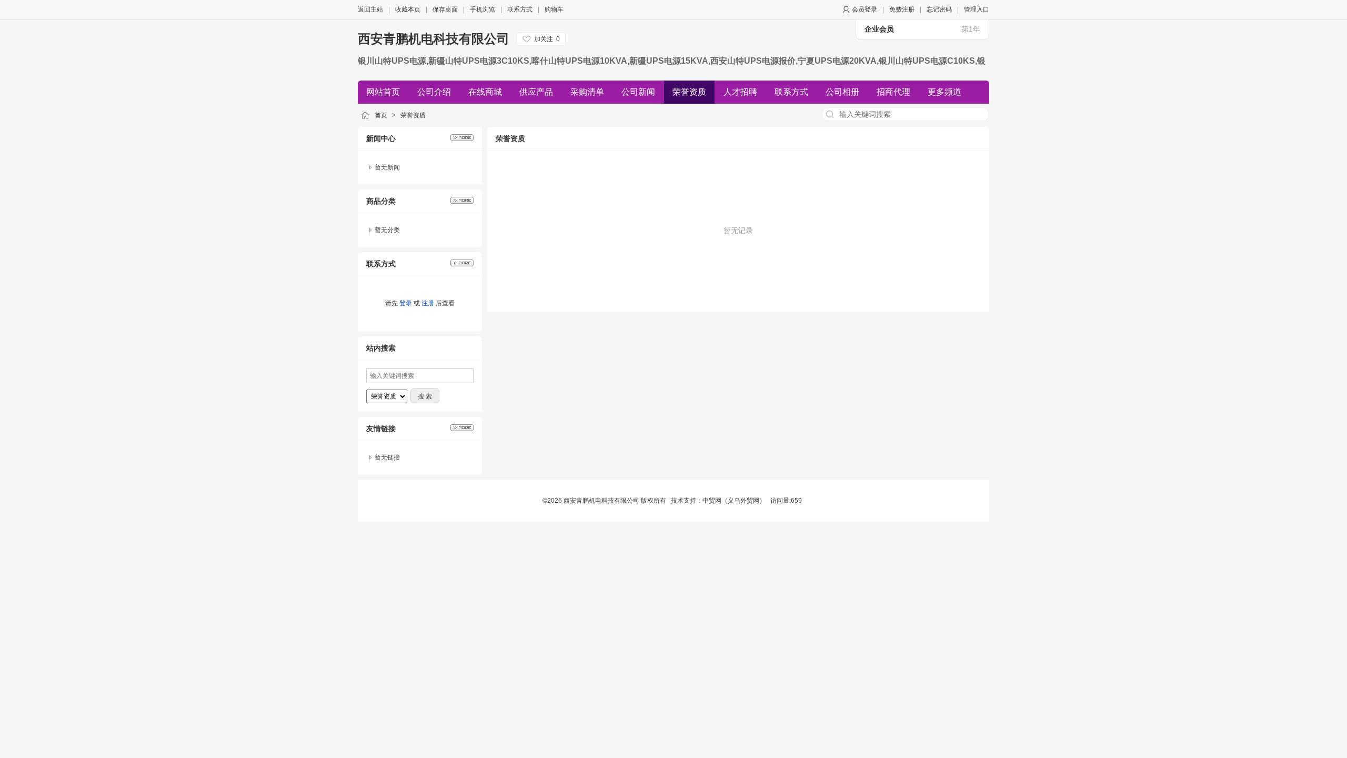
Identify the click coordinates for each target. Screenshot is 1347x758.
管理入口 (976, 9)
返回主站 (370, 9)
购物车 (554, 9)
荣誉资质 (413, 115)
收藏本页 (407, 9)
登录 (405, 303)
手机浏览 (482, 9)
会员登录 (864, 9)
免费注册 (901, 9)
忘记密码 (939, 9)
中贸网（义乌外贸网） (734, 500)
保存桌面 (445, 9)
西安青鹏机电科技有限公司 (433, 39)
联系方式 (519, 9)
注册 (427, 303)
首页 (381, 115)
